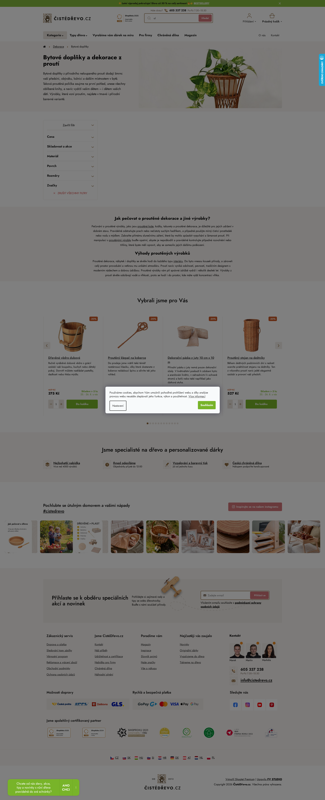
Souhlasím (206, 405)
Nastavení (118, 406)
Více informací (197, 396)
